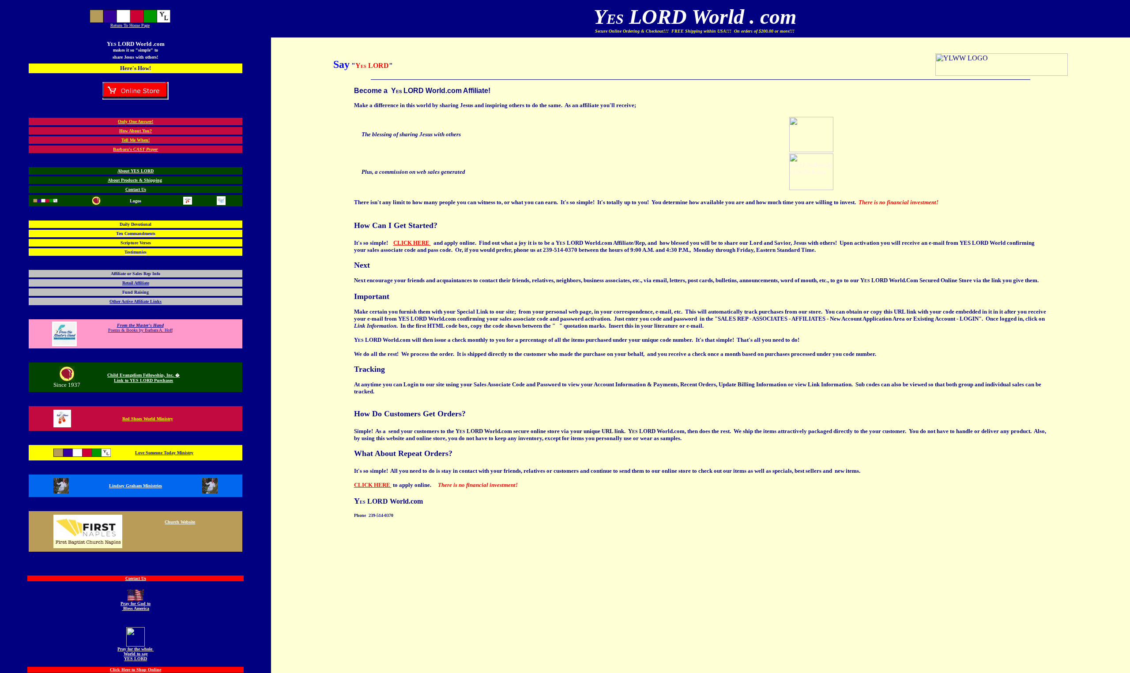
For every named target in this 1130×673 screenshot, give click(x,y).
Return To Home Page (130, 25)
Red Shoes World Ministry (147, 418)
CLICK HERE (412, 242)
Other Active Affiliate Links (135, 301)
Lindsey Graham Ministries (135, 485)
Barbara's (135, 149)
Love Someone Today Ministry (164, 452)
